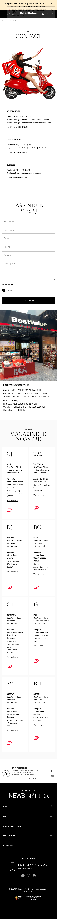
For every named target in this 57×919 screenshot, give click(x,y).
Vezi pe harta (12, 500)
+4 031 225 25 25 (32, 865)
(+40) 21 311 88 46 (22, 170)
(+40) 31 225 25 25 (22, 116)
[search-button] (8, 14)
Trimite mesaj (28, 300)
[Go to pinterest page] (34, 875)
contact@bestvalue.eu (39, 119)
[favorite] (48, 13)
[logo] (28, 14)
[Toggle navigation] (4, 14)
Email (9, 290)
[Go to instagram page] (28, 875)
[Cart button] (53, 13)
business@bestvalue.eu (30, 173)
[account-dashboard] (12, 13)
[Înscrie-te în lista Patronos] (51, 806)
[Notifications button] (43, 13)
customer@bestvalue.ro (40, 122)
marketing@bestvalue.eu (39, 148)
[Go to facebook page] (23, 875)
